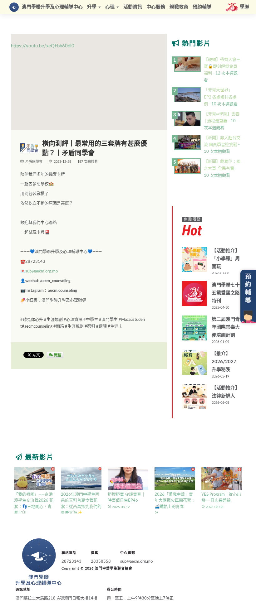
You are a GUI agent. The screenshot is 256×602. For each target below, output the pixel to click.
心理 (110, 7)
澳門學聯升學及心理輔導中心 (52, 7)
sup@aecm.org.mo (41, 271)
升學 (92, 7)
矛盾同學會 (33, 161)
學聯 (244, 7)
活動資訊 (132, 7)
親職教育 (179, 7)
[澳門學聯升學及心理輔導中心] (39, 561)
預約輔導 (202, 7)
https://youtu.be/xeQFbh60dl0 (42, 46)
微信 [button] (57, 355)
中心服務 (155, 7)
